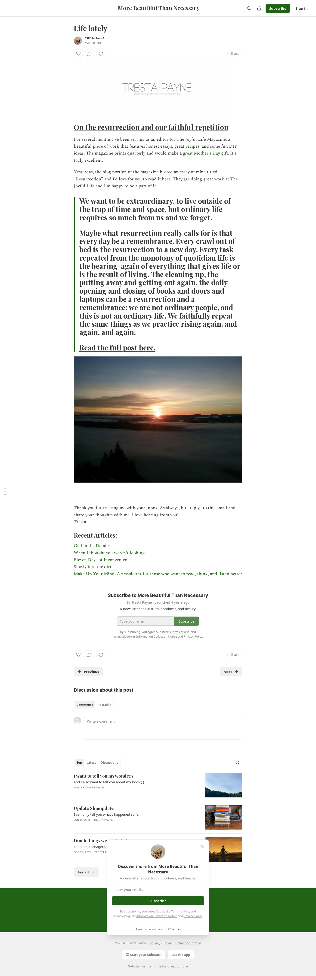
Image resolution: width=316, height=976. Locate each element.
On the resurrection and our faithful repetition (151, 127)
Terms (168, 943)
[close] (202, 846)
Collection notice (188, 943)
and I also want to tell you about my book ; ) (109, 782)
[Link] (67, 127)
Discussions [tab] (109, 762)
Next (227, 671)
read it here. (160, 179)
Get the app (180, 954)
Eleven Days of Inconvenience (103, 559)
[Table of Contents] (5, 488)
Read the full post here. (117, 347)
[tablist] (94, 704)
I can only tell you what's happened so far (107, 814)
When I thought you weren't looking (109, 553)
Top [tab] (79, 762)
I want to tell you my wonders (103, 776)
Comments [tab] (85, 705)
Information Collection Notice (156, 916)
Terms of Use (180, 911)
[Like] (78, 53)
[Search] (249, 8)
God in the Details (92, 545)
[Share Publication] (259, 8)
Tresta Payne (94, 38)
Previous (91, 671)
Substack (135, 966)
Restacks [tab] (104, 705)
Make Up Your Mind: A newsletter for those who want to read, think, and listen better (158, 574)
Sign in (302, 8)
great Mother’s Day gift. (206, 153)
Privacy (154, 943)
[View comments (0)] (89, 53)
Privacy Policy (193, 916)
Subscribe (277, 8)
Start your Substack (146, 954)
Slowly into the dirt (93, 566)
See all (83, 872)
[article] (158, 785)
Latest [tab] (91, 762)
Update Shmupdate (94, 808)
